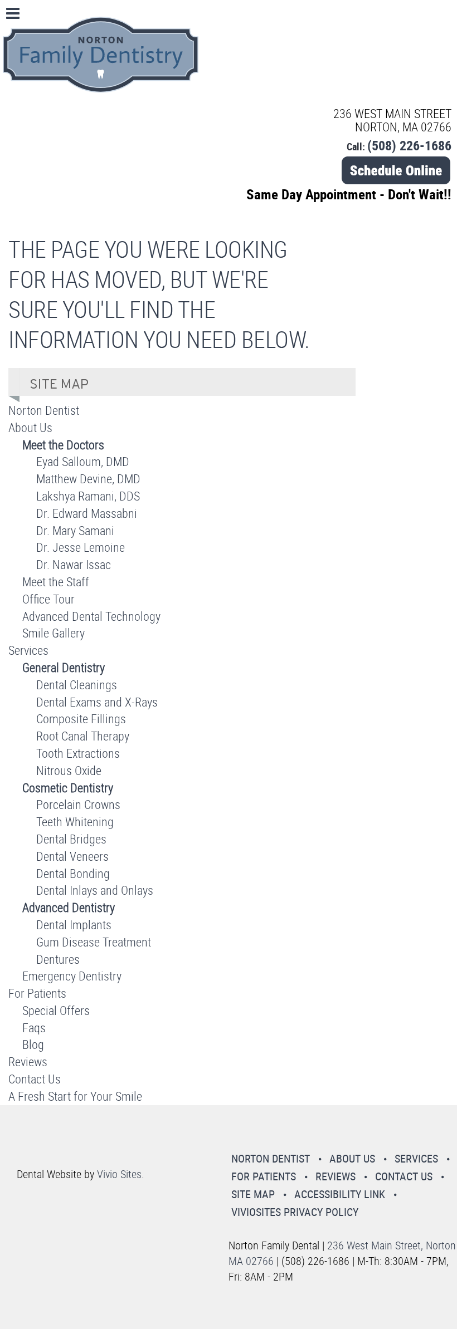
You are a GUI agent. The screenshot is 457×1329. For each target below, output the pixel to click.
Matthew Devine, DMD (88, 478)
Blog (33, 1044)
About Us (30, 427)
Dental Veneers (72, 856)
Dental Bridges (71, 839)
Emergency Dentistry (71, 976)
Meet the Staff (55, 581)
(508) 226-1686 (409, 145)
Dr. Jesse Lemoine (80, 547)
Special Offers (56, 1010)
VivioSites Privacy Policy (294, 1211)
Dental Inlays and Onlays (94, 890)
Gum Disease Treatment (93, 942)
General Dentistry (63, 667)
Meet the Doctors (63, 445)
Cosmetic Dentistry (67, 787)
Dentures (58, 959)
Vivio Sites (119, 1173)
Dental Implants (73, 924)
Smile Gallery (53, 633)
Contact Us (34, 1079)
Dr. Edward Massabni (86, 513)
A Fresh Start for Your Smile (75, 1096)
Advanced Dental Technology (91, 616)
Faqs (34, 1027)
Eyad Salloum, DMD (82, 461)
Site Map (253, 1194)
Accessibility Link (339, 1194)
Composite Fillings (81, 718)
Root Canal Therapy (82, 736)
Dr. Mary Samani (75, 530)
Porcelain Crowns (78, 804)
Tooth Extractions (78, 753)
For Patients (37, 993)
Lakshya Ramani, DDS (88, 496)
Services (28, 650)
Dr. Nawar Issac (73, 564)
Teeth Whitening (75, 821)
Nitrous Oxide (68, 770)
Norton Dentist (43, 410)
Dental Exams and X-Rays (97, 702)
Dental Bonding (73, 873)
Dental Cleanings (76, 684)
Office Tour (48, 599)
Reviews (27, 1061)
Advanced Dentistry (68, 907)
